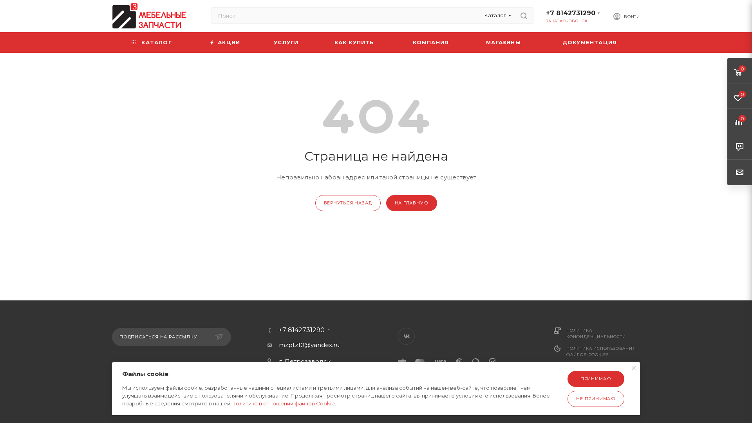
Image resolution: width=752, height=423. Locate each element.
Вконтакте (406, 336)
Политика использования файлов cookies (601, 351)
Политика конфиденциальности (595, 333)
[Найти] (523, 15)
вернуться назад (348, 203)
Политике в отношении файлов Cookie (283, 403)
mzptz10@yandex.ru (309, 345)
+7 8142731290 (570, 13)
